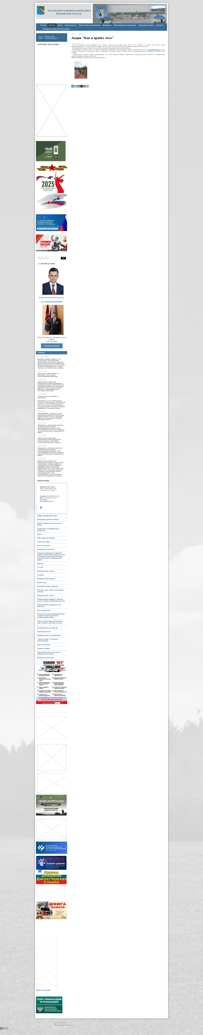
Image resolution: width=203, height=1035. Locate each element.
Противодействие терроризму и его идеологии (49, 605)
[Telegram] (7, 1028)
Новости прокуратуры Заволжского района (49, 524)
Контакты (159, 25)
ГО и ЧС (40, 567)
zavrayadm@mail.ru (154, 49)
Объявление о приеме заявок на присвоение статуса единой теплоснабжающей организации (48, 375)
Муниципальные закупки (45, 571)
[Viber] (84, 86)
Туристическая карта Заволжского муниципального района (49, 653)
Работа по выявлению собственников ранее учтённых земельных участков (50, 622)
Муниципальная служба (45, 595)
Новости (52, 25)
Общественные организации (89, 25)
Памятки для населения (45, 657)
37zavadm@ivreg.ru (46, 501)
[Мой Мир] (78, 86)
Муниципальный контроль (46, 578)
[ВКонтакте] (72, 86)
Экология (40, 575)
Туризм (39, 534)
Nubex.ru (71, 1025)
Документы (107, 25)
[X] (81, 86)
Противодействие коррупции (125, 25)
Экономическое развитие (45, 549)
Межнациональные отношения (47, 586)
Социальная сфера (43, 542)
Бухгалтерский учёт (44, 610)
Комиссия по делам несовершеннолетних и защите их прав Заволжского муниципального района (51, 615)
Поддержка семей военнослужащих (56, 29)
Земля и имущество (44, 545)
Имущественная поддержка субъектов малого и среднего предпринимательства (51, 600)
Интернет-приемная (51, 346)
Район (60, 25)
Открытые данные (43, 648)
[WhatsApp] (87, 86)
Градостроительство (44, 631)
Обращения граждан (146, 25)
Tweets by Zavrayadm (43, 990)
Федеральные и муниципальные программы (48, 529)
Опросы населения (43, 644)
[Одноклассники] (75, 86)
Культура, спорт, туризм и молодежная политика (50, 591)
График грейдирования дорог (47, 515)
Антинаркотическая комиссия (47, 628)
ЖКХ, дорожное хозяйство (46, 538)
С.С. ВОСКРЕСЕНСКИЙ (51, 302)
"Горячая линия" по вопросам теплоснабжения (47, 640)
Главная (43, 25)
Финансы (40, 563)
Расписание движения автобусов (48, 519)
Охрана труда (41, 582)
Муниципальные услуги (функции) (49, 635)
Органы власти (70, 25)
